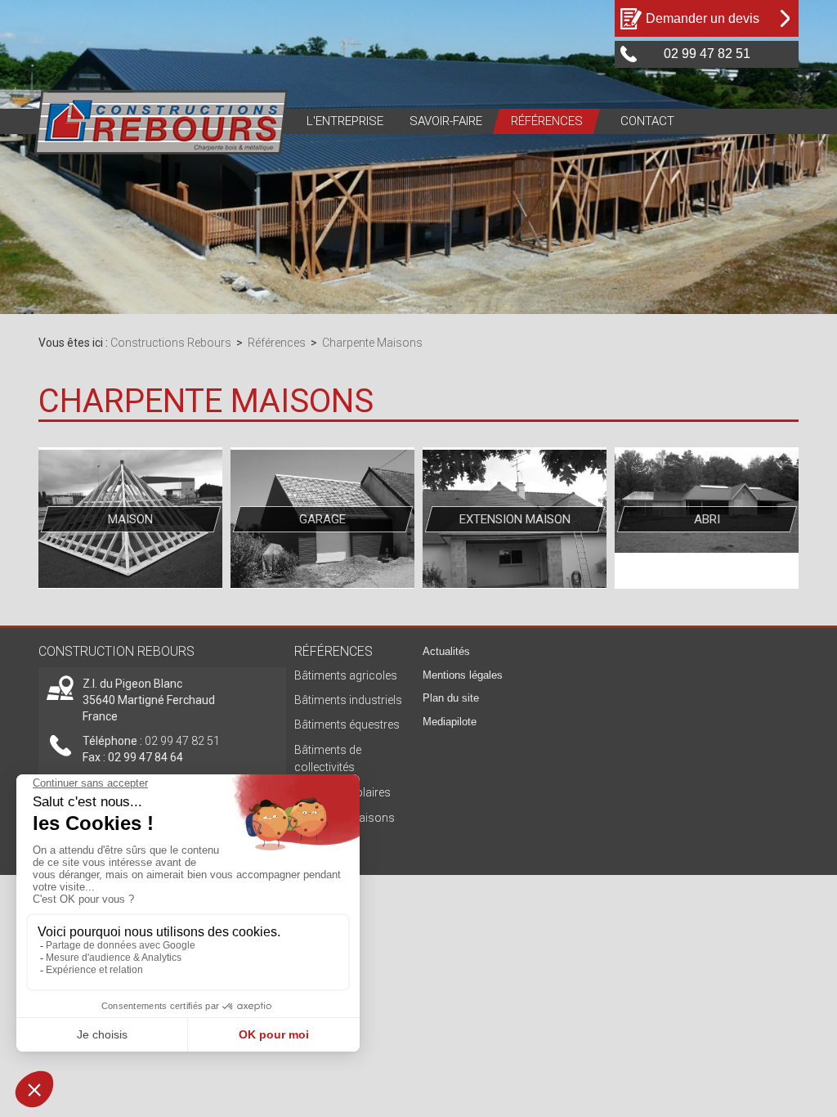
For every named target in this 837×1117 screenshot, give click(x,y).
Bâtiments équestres (347, 724)
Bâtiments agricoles (345, 675)
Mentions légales (463, 675)
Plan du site (451, 698)
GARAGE (322, 519)
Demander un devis (702, 18)
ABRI (707, 519)
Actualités (446, 651)
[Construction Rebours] (161, 121)
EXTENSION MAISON (515, 519)
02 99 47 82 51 (182, 740)
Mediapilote (450, 722)
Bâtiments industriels (348, 700)
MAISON (130, 519)
